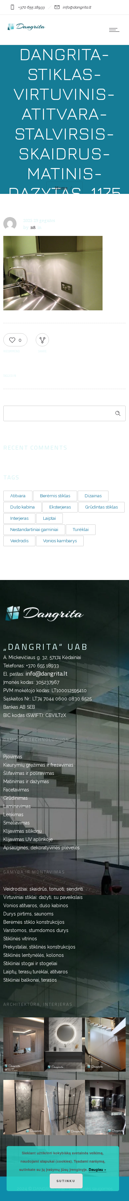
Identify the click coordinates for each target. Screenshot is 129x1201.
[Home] (26, 30)
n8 (32, 227)
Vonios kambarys (60, 540)
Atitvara (17, 495)
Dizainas (93, 495)
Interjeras (19, 518)
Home (61, 188)
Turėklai (81, 529)
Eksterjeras (60, 507)
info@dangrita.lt (46, 673)
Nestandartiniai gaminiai (34, 529)
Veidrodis (19, 540)
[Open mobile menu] (115, 29)
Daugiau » (97, 1169)
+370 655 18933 (42, 665)
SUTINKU (66, 1181)
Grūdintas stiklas (101, 507)
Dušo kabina (22, 507)
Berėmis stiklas (55, 495)
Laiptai (49, 518)
